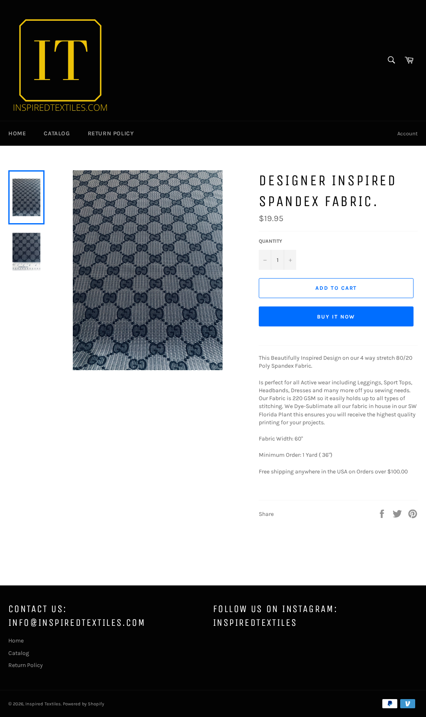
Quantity (270, 241)
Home (17, 133)
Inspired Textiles (43, 704)
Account (407, 133)
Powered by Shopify (83, 704)
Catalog (56, 133)
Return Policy (111, 133)
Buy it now (336, 317)
